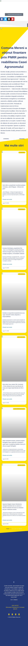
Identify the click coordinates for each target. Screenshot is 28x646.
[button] (14, 22)
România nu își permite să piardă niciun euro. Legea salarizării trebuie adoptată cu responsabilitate (14, 314)
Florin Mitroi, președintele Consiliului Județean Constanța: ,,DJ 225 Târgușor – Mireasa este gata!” (14, 186)
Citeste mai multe (7, 199)
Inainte (20, 528)
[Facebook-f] (2, 19)
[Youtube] (12, 19)
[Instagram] (9, 19)
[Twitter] (5, 19)
